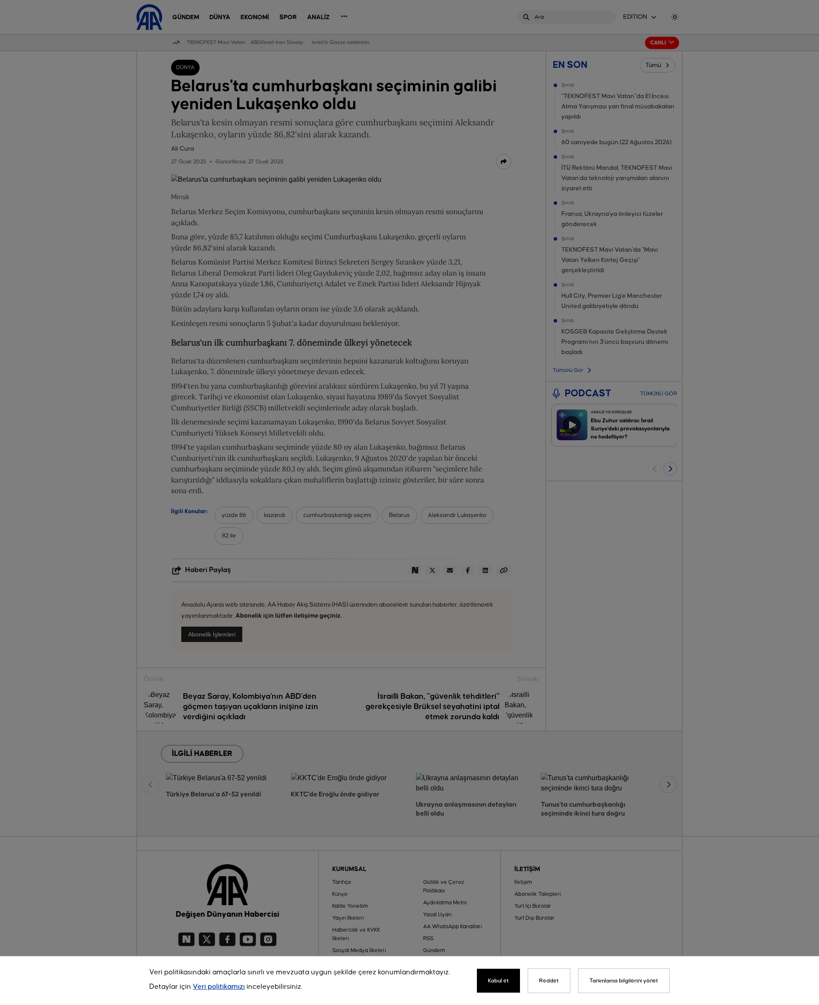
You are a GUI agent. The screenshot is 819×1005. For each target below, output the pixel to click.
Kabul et (498, 981)
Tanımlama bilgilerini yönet (624, 981)
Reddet (549, 981)
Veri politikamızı (219, 986)
